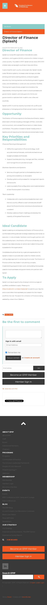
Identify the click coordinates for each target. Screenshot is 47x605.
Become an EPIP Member (23, 375)
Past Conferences (9, 501)
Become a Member (9, 487)
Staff (4, 439)
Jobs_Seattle (9, 314)
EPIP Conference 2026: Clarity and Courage (18, 497)
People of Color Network (11, 466)
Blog (5, 504)
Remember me (14, 352)
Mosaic (9, 597)
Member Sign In (23, 382)
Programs (7, 452)
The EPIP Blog (7, 508)
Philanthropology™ (9, 470)
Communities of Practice (11, 459)
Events (6, 490)
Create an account (32, 358)
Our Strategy (9, 525)
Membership (8, 477)
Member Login (7, 483)
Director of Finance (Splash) (13, 31)
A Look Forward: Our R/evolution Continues (18, 511)
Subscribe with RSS (11, 389)
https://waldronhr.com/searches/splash (15, 289)
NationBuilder (26, 597)
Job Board (7, 26)
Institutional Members (10, 446)
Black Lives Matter (9, 514)
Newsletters (6, 521)
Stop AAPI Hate (8, 518)
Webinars (5, 473)
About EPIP (8, 432)
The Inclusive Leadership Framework (15, 463)
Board (4, 442)
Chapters (5, 449)
